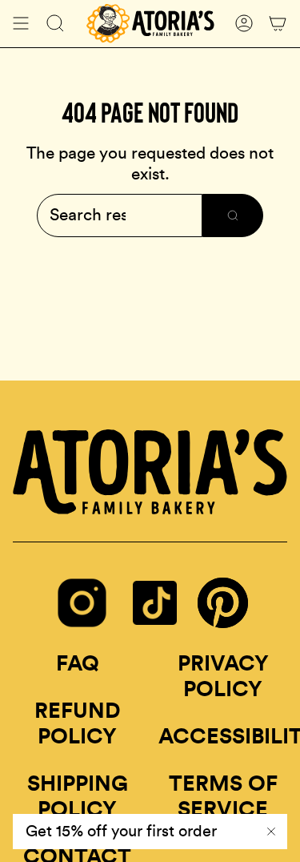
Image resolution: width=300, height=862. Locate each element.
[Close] (271, 832)
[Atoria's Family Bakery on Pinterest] (223, 622)
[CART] (277, 23)
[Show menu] (21, 23)
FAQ (77, 664)
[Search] (232, 215)
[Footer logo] (150, 471)
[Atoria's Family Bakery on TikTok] (155, 627)
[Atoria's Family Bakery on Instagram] (82, 627)
